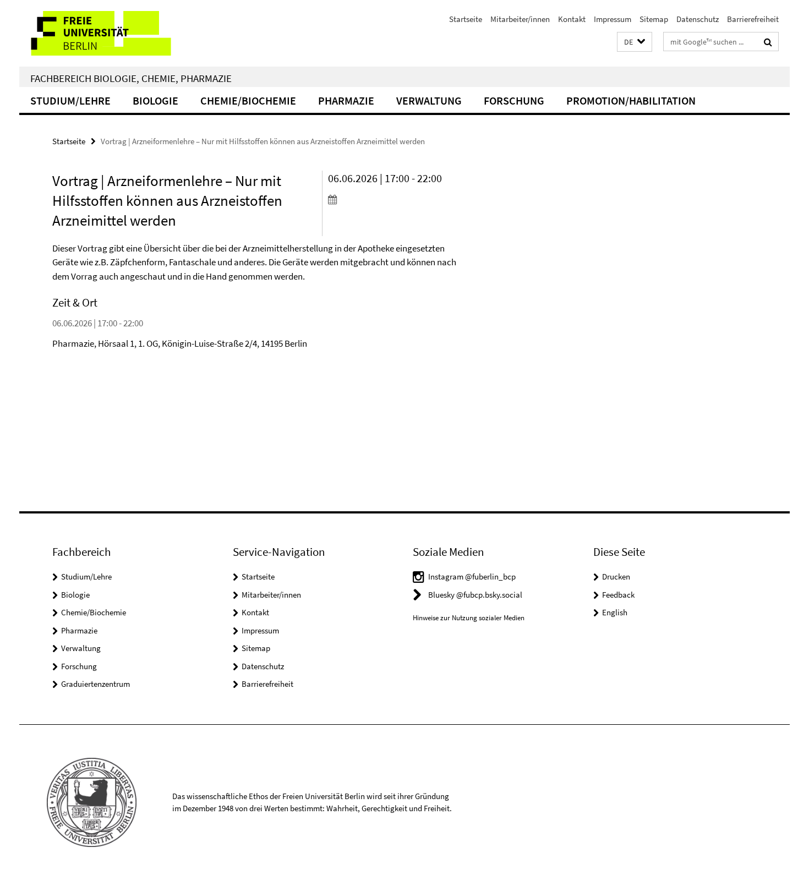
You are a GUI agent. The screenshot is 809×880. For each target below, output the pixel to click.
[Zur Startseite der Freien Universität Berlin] (111, 33)
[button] (634, 42)
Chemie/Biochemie (248, 100)
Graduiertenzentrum (95, 684)
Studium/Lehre (70, 100)
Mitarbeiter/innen (520, 19)
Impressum (612, 19)
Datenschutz (697, 19)
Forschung (514, 100)
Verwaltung (429, 100)
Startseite (465, 19)
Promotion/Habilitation (631, 100)
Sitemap (653, 19)
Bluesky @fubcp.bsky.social (475, 594)
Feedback (618, 594)
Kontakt (572, 19)
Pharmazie (346, 100)
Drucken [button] (616, 576)
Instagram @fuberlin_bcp (472, 576)
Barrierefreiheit (753, 19)
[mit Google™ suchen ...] (768, 42)
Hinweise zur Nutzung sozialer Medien (468, 617)
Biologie (155, 100)
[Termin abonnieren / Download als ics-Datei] (392, 199)
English (614, 612)
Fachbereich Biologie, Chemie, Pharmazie (131, 78)
